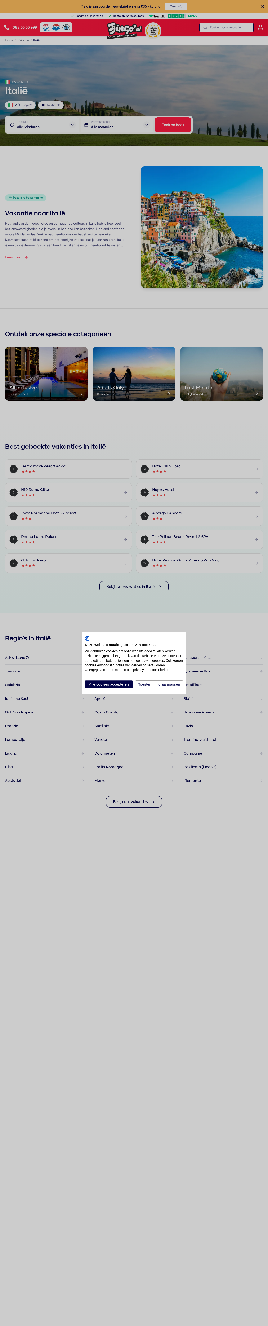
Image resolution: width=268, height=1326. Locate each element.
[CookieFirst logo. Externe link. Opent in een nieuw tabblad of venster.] (87, 638)
